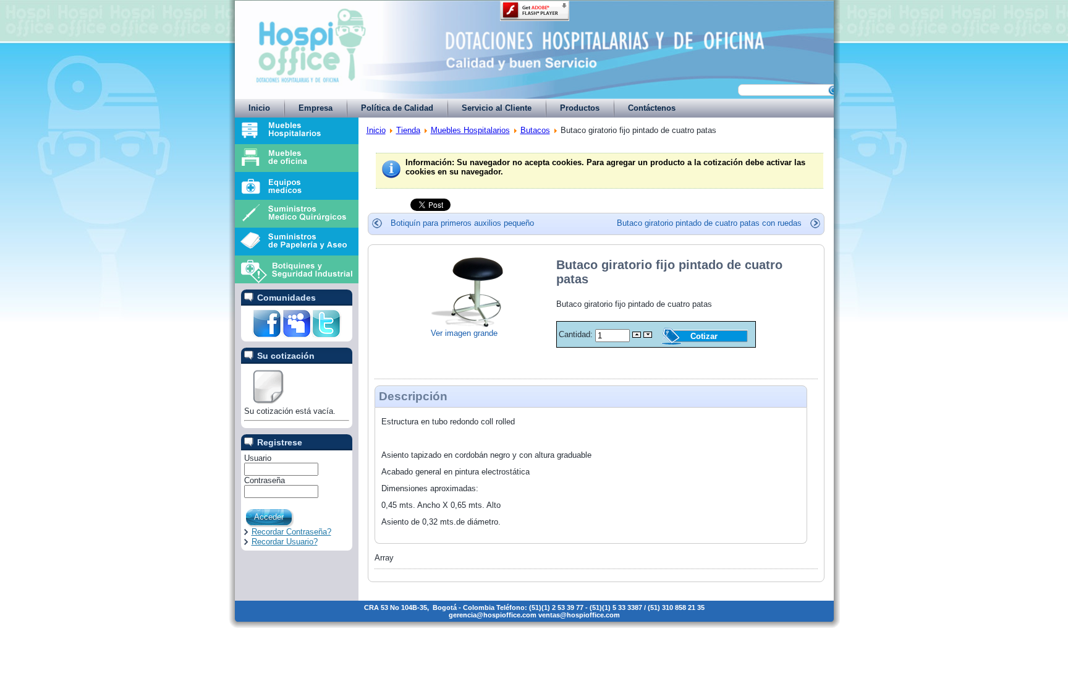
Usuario (257, 458)
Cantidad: (577, 334)
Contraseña (264, 480)
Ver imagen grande (464, 333)
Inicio (376, 130)
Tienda (408, 130)
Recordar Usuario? (285, 541)
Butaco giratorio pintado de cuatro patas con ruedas (709, 223)
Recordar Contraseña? (291, 531)
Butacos (535, 130)
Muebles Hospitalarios (470, 130)
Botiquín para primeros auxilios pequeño (462, 223)
